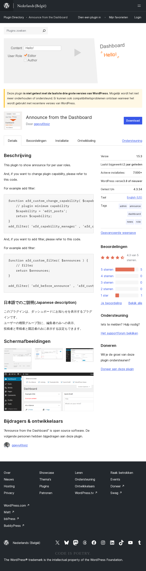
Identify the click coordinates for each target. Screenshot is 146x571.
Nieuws (9, 479)
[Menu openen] (140, 5)
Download (133, 120)
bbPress (11, 519)
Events (115, 479)
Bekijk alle (135, 303)
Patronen (45, 493)
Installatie (62, 141)
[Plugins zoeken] (44, 30)
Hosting (9, 486)
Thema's (45, 479)
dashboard (134, 214)
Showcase (46, 473)
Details (12, 141)
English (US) (134, 197)
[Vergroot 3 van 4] (88, 353)
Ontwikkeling (86, 141)
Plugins (44, 486)
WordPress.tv (86, 493)
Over (7, 473)
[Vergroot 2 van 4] (58, 353)
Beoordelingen (36, 141)
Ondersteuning (132, 141)
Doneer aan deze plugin (117, 369)
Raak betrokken (121, 473)
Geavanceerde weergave (118, 233)
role (138, 221)
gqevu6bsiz (42, 124)
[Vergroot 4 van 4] (88, 377)
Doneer (117, 486)
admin (123, 206)
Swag (116, 493)
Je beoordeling (111, 303)
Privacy (9, 493)
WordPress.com (17, 505)
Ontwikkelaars (85, 486)
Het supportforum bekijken (119, 333)
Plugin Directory (14, 17)
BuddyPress (14, 526)
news (130, 221)
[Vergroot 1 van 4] (27, 353)
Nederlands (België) (26, 543)
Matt (9, 512)
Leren (79, 473)
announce (135, 206)
